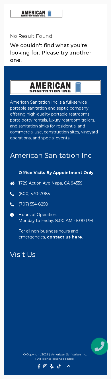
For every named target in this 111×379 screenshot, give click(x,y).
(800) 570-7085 (34, 193)
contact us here (64, 237)
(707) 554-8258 (33, 204)
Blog (70, 359)
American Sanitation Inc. (69, 354)
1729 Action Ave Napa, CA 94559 (50, 183)
